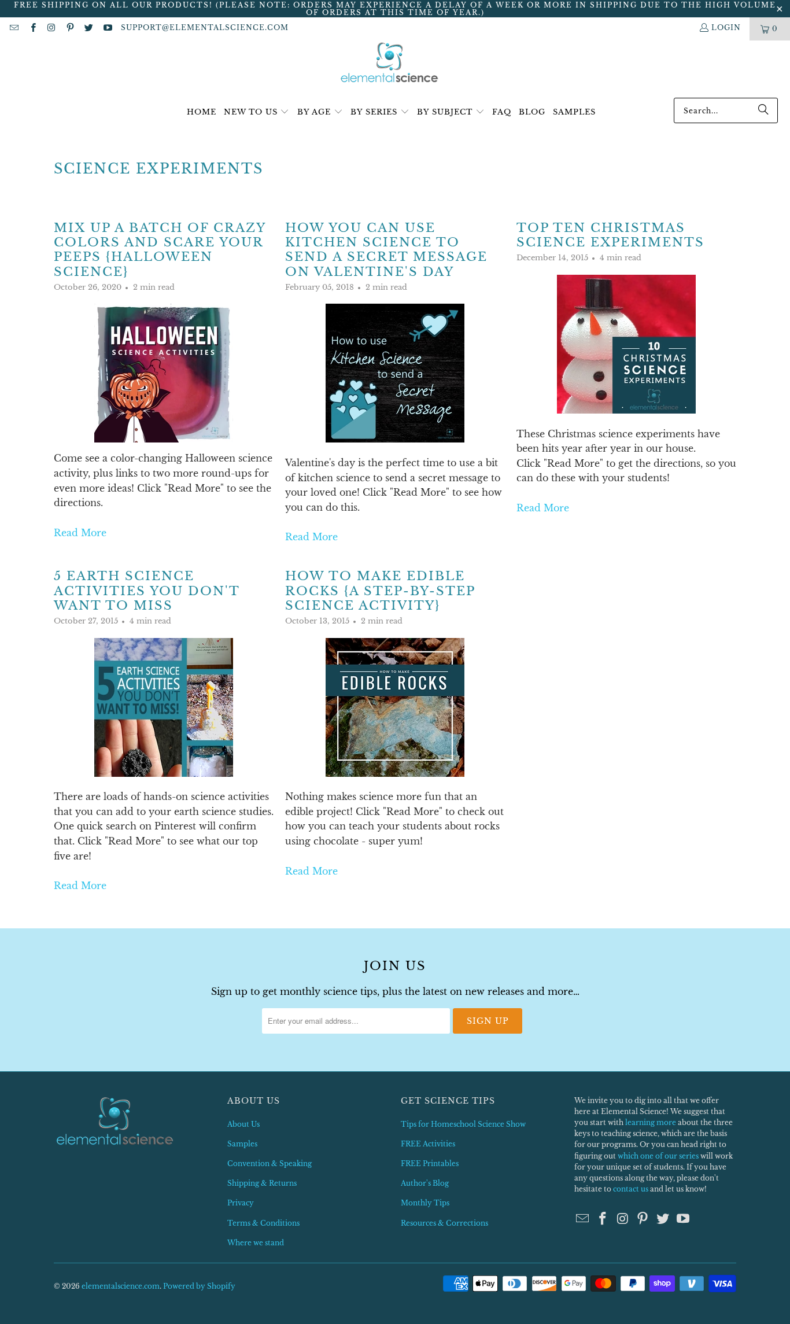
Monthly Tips (425, 1202)
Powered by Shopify (199, 1286)
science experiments (158, 168)
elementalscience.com (121, 1286)
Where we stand (255, 1242)
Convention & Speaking (269, 1163)
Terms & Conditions (263, 1223)
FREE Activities (428, 1143)
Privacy (240, 1202)
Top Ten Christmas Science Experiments (610, 235)
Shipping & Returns (262, 1183)
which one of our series (658, 1156)
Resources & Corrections (444, 1223)
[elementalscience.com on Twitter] (88, 28)
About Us (243, 1124)
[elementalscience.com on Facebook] (32, 28)
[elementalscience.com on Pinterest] (70, 28)
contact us (630, 1189)
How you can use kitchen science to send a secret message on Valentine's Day (386, 249)
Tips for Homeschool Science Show (463, 1124)
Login (726, 27)
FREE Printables (430, 1163)
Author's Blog (425, 1183)
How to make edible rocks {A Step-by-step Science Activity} (380, 591)
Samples (242, 1143)
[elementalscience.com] (389, 63)
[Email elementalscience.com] (14, 28)
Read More (80, 533)
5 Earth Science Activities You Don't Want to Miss (146, 591)
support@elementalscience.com (205, 27)
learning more (650, 1122)
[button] (257, 112)
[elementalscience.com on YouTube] (107, 28)
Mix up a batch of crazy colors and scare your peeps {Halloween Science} (159, 249)
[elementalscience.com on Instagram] (51, 28)
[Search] (763, 110)
